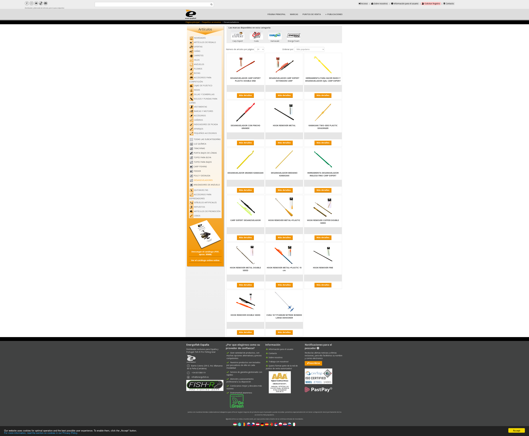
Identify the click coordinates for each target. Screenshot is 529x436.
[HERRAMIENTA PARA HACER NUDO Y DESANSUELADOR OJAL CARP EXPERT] (323, 64)
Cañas (197, 51)
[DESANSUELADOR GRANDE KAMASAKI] (245, 159)
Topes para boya (202, 157)
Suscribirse (314, 363)
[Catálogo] (205, 234)
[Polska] (280, 424)
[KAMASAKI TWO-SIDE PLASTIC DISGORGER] (323, 111)
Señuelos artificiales (205, 202)
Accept (516, 430)
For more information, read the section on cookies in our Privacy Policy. (41, 432)
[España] (267, 424)
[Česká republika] (253, 424)
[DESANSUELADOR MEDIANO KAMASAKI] (284, 159)
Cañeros (198, 120)
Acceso (364, 3)
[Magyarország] (235, 424)
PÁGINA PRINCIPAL (277, 14)
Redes (197, 90)
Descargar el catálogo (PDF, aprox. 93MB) (205, 253)
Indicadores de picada (206, 124)
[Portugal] (271, 424)
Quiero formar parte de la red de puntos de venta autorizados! (282, 367)
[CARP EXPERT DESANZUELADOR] (245, 206)
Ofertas (198, 46)
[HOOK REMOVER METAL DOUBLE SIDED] (245, 254)
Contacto (449, 3)
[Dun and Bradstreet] (278, 382)
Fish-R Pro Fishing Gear (205, 352)
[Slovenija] (290, 424)
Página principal (192, 22)
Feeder (197, 171)
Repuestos (199, 207)
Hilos (197, 60)
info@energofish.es (200, 377)
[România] (244, 424)
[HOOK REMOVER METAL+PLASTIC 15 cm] (284, 254)
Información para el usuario (405, 3)
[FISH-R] (204, 385)
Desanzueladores (203, 180)
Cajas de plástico (203, 85)
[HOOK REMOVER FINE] (323, 254)
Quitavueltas (201, 190)
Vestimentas (200, 106)
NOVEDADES (200, 38)
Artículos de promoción (207, 211)
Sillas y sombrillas (204, 94)
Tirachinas (199, 148)
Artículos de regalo (205, 42)
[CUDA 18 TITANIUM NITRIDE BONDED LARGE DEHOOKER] (284, 301)
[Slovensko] (249, 424)
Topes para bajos (203, 162)
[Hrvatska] (285, 424)
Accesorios (200, 115)
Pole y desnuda (202, 175)
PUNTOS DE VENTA (312, 14)
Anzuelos (199, 64)
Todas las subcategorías (207, 139)
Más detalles (245, 95)
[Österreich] (258, 424)
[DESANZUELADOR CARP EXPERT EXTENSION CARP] (284, 64)
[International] (239, 424)
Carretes (198, 55)
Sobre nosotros (380, 3)
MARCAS (294, 14)
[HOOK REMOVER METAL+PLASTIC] (284, 206)
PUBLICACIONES (334, 14)
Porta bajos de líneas (205, 153)
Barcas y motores (203, 111)
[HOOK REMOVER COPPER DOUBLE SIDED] (323, 206)
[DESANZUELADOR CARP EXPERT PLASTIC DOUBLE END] (245, 64)
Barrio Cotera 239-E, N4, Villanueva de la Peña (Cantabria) (204, 367)
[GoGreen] (235, 400)
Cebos (197, 215)
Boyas (197, 73)
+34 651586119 (199, 372)
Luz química (200, 143)
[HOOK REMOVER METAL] (284, 111)
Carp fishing (200, 166)
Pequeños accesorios (211, 22)
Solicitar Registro (432, 3)
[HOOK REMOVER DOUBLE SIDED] (245, 301)
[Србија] (276, 424)
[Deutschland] (262, 424)
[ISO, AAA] (318, 374)
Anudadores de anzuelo (207, 184)
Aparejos (198, 128)
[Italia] (294, 424)
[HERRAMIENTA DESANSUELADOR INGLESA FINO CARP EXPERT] (323, 159)
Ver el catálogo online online (205, 260)
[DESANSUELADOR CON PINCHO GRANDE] (245, 111)
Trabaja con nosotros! (278, 361)
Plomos (198, 68)
